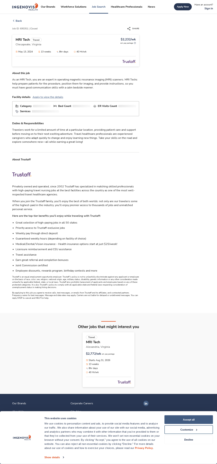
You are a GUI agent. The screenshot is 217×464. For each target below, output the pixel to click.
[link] (25, 7)
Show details (52, 457)
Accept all (189, 419)
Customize (186, 429)
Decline (188, 439)
